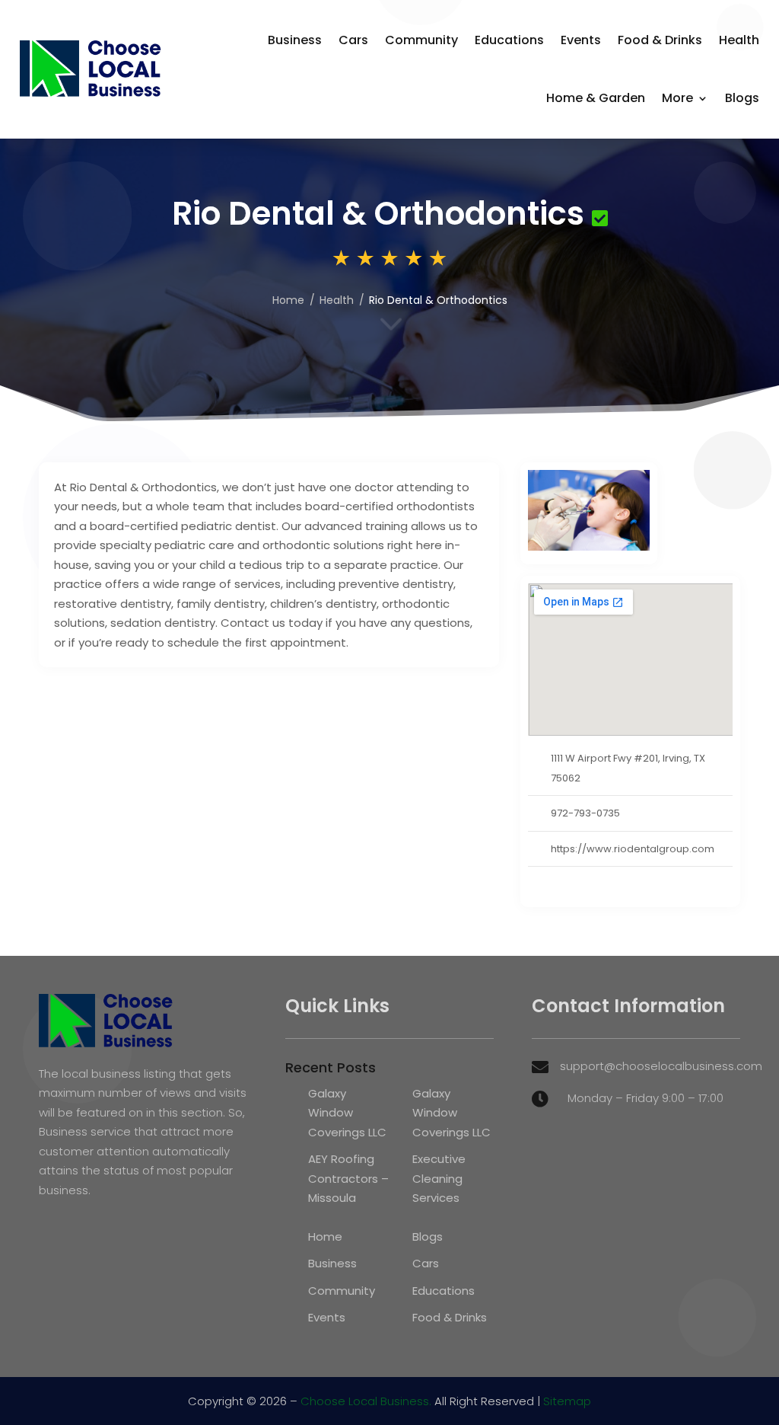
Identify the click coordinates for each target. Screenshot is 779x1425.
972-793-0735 (585, 813)
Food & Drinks (660, 40)
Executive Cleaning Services (439, 1178)
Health (739, 40)
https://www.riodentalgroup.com (632, 849)
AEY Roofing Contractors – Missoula (348, 1178)
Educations (509, 40)
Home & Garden (595, 98)
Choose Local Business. (365, 1401)
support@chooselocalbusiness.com (661, 1066)
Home (288, 300)
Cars (353, 40)
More (677, 98)
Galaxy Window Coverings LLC (347, 1112)
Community (421, 40)
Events (581, 40)
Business (295, 40)
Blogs (742, 98)
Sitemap (567, 1401)
